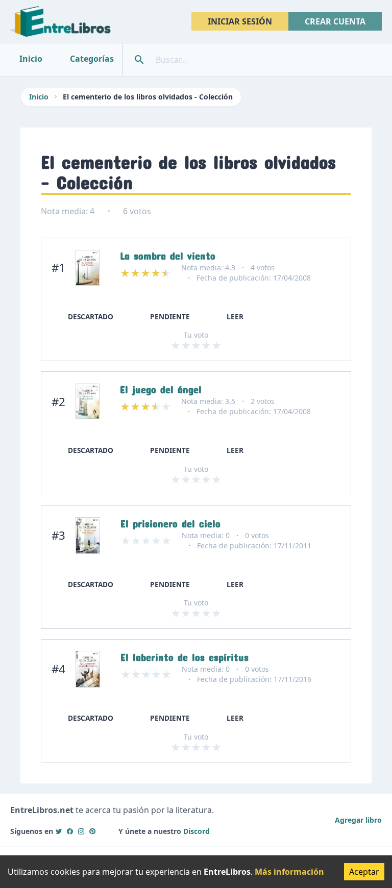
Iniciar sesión (240, 21)
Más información (289, 871)
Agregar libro (358, 820)
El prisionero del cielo (170, 521)
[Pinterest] (92, 831)
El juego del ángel (161, 387)
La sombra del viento (167, 253)
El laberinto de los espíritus (184, 655)
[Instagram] (81, 831)
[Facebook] (70, 831)
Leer (235, 316)
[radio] (175, 345)
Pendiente (170, 316)
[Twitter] (58, 831)
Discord (196, 831)
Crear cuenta (335, 21)
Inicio (38, 97)
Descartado (90, 316)
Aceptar (364, 871)
